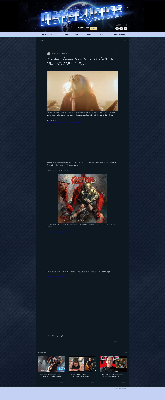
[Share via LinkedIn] (57, 336)
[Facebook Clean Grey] (121, 28)
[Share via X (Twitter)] (53, 336)
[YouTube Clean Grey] (117, 28)
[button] (125, 40)
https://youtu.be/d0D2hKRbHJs (57, 277)
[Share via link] (62, 336)
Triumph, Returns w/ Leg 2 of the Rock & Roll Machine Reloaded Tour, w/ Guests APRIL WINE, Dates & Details (50, 375)
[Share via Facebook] (48, 336)
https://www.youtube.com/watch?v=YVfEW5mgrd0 (64, 123)
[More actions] (117, 53)
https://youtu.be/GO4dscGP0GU (57, 232)
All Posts (40, 40)
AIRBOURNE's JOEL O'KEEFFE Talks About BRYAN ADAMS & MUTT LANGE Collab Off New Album (81, 375)
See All (125, 352)
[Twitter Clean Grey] (125, 28)
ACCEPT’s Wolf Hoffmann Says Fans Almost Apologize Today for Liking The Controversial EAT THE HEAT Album (113, 375)
